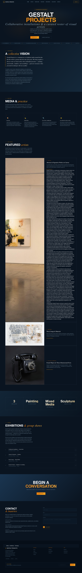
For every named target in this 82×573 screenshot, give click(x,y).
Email (44, 512)
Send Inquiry (46, 527)
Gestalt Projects (9, 1)
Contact (58, 1)
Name (44, 507)
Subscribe (72, 564)
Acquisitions (65, 552)
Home (28, 1)
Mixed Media (48, 1)
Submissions (66, 551)
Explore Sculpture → (50, 369)
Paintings (42, 1)
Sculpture (54, 1)
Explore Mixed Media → (50, 338)
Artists (32, 1)
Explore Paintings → (50, 169)
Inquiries (65, 549)
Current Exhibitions (46, 37)
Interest (44, 517)
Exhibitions (37, 1)
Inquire (76, 1)
